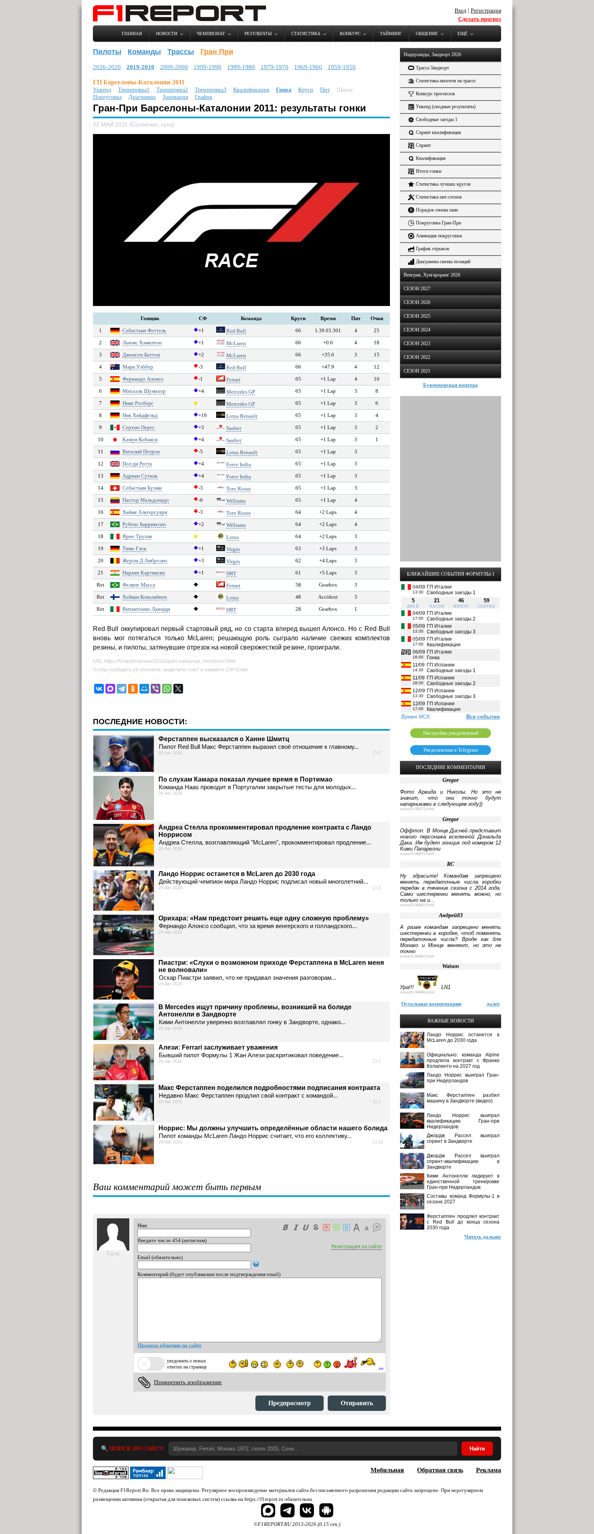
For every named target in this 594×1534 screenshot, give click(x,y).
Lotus (232, 537)
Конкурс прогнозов (435, 93)
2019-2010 (140, 67)
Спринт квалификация (438, 132)
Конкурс (350, 33)
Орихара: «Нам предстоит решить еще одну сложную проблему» (263, 918)
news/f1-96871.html (417, 809)
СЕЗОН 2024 (417, 330)
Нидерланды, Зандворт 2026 (432, 54)
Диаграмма (142, 97)
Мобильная (387, 1470)
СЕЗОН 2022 (417, 357)
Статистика (305, 33)
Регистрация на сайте (356, 1246)
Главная (132, 33)
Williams (236, 501)
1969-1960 (308, 67)
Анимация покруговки (439, 236)
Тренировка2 (172, 90)
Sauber (233, 428)
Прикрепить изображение (188, 1382)
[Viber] (155, 689)
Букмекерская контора (450, 385)
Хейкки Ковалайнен (144, 597)
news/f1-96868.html (417, 992)
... (381, 1366)
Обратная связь (440, 1470)
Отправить (357, 1403)
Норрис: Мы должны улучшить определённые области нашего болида (273, 1128)
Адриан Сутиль (140, 476)
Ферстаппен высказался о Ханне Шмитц (223, 739)
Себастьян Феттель (144, 330)
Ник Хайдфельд (140, 415)
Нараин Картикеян (143, 573)
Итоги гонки (428, 171)
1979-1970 (275, 67)
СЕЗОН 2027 (417, 288)
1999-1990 (207, 67)
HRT (231, 573)
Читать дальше (482, 1237)
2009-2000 (174, 67)
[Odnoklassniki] (133, 689)
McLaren (236, 343)
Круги (305, 90)
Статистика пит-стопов (439, 197)
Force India (238, 464)
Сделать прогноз (479, 19)
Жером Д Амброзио (144, 560)
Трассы (180, 52)
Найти (477, 1449)
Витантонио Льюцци (146, 609)
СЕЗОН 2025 (417, 316)
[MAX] (110, 689)
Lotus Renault (241, 416)
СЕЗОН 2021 (417, 371)
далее (493, 1004)
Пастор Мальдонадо (145, 500)
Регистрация (486, 11)
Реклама (488, 1470)
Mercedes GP (240, 392)
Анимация (175, 97)
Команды (144, 52)
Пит (325, 90)
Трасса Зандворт (432, 68)
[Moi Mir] (144, 689)
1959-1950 (342, 67)
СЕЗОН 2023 (417, 343)
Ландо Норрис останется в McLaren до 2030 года (236, 873)
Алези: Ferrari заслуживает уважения (218, 1047)
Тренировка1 (134, 90)
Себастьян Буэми (142, 488)
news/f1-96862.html (417, 905)
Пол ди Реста (137, 464)
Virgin (233, 549)
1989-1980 (241, 67)
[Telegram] (121, 689)
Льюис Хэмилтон (142, 342)
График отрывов (432, 248)
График (204, 97)
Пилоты (107, 52)
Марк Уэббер (137, 367)
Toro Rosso (238, 489)
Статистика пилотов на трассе (446, 81)
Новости (166, 33)
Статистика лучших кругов (443, 184)
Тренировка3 (210, 90)
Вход (460, 11)
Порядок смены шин (437, 210)
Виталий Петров (141, 451)
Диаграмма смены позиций (443, 261)
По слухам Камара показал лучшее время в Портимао (245, 779)
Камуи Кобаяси (140, 439)
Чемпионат (211, 33)
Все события (483, 717)
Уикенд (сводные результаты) (446, 106)
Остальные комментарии (431, 1004)
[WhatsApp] (167, 689)
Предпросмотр (289, 1403)
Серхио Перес (138, 427)
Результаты (258, 33)
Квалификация (251, 90)
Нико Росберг (137, 403)
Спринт (423, 145)
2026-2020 (107, 67)
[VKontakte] (99, 689)
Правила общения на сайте (169, 1345)
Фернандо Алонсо (143, 379)
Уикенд (102, 90)
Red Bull (236, 331)
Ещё (462, 33)
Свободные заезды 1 (436, 119)
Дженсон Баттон (141, 355)
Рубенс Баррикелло (144, 524)
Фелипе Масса (138, 585)
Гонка (283, 90)
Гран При (216, 52)
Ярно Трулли (137, 536)
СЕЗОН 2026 (417, 302)
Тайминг (391, 33)
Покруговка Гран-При (438, 223)
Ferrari (233, 380)
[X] (178, 689)
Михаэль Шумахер (144, 391)
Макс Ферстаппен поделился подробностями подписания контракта (269, 1087)
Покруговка (107, 97)
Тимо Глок (134, 548)
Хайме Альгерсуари (144, 512)
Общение (427, 33)
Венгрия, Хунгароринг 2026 (432, 275)
